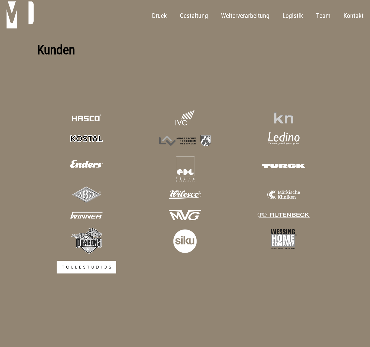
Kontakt (353, 16)
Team (323, 16)
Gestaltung (194, 16)
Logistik (293, 16)
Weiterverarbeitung (245, 16)
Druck (159, 16)
